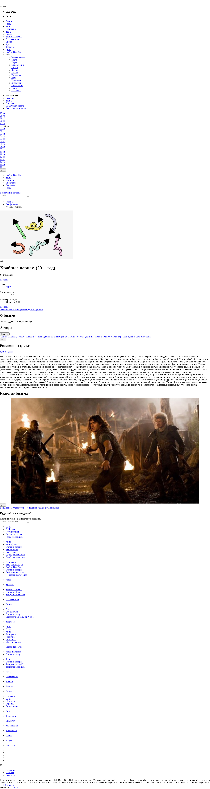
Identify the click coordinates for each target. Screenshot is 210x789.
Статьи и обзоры (14, 547)
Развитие (10, 637)
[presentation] (1, 170)
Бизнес (14, 72)
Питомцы (16, 75)
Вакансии (10, 775)
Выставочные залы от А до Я (20, 617)
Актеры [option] (13, 309)
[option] (9, 336)
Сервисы (10, 703)
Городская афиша (14, 537)
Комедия (4, 307)
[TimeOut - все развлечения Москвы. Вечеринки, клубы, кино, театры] (6, 4)
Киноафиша (11, 544)
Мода (8, 31)
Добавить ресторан (15, 572)
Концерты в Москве (15, 594)
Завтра (9, 100)
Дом (13, 78)
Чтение (14, 70)
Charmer (14, 787)
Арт (8, 44)
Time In (14, 67)
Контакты (16, 90)
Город (8, 24)
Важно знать (12, 706)
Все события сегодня (10, 193)
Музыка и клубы (14, 36)
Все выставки (12, 611)
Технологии (17, 85)
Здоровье (10, 47)
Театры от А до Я (14, 664)
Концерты (11, 180)
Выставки (10, 185)
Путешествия (12, 39)
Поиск (9, 21)
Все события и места (16, 108)
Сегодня (10, 98)
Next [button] (3, 339)
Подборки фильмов (15, 554)
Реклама (10, 772)
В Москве (10, 529)
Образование (17, 65)
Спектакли (11, 183)
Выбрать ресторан (14, 564)
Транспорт (16, 80)
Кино (8, 26)
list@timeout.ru (7, 785)
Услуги (9, 740)
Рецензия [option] (21, 309)
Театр (14, 60)
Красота (10, 34)
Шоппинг (10, 701)
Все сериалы (12, 552)
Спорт (9, 42)
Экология (16, 83)
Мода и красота (19, 57)
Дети (8, 49)
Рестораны (11, 29)
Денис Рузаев (6, 351)
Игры (14, 62)
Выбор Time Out (13, 52)
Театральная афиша (15, 667)
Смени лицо (53, 508)
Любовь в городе (14, 534)
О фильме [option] (5, 309)
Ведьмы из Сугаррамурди (12, 508)
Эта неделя (11, 103)
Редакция (10, 770)
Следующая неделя (15, 106)
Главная (9, 201)
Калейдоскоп (12, 725)
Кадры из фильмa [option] (34, 309)
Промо (14, 88)
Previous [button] (4, 334)
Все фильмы (12, 204)
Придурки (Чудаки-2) (36, 508)
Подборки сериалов (15, 557)
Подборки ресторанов (16, 575)
